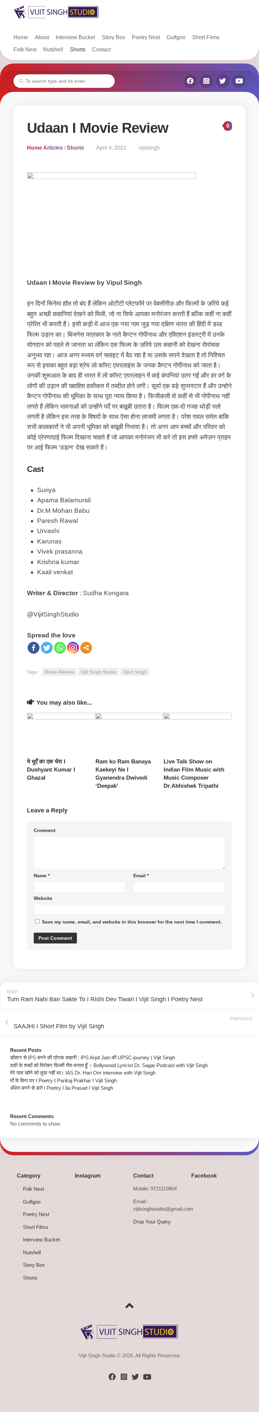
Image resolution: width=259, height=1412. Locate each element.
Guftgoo (176, 37)
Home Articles (45, 148)
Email (141, 875)
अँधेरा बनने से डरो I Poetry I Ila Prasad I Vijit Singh (61, 1088)
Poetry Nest (146, 37)
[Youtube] (239, 81)
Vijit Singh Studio (98, 672)
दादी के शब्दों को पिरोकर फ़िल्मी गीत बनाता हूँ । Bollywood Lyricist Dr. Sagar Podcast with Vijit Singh (109, 1065)
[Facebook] (190, 81)
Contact (101, 49)
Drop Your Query (152, 1222)
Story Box (113, 37)
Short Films (206, 37)
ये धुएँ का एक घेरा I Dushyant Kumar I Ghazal (51, 769)
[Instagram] (206, 81)
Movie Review (59, 672)
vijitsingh (149, 148)
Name (42, 875)
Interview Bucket (75, 37)
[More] (86, 648)
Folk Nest (24, 49)
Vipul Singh (135, 672)
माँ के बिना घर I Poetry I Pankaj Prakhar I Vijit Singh (63, 1080)
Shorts (77, 49)
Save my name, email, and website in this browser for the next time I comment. (132, 922)
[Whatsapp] (60, 648)
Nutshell (53, 49)
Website (43, 898)
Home (20, 37)
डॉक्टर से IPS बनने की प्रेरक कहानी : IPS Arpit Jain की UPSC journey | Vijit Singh (92, 1057)
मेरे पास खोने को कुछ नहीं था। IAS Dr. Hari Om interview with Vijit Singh (82, 1073)
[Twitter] (222, 81)
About (42, 37)
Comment (45, 830)
